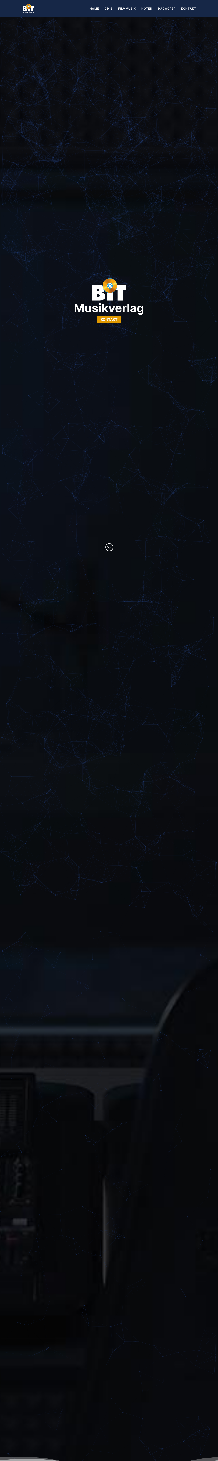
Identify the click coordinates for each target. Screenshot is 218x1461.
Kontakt (109, 319)
